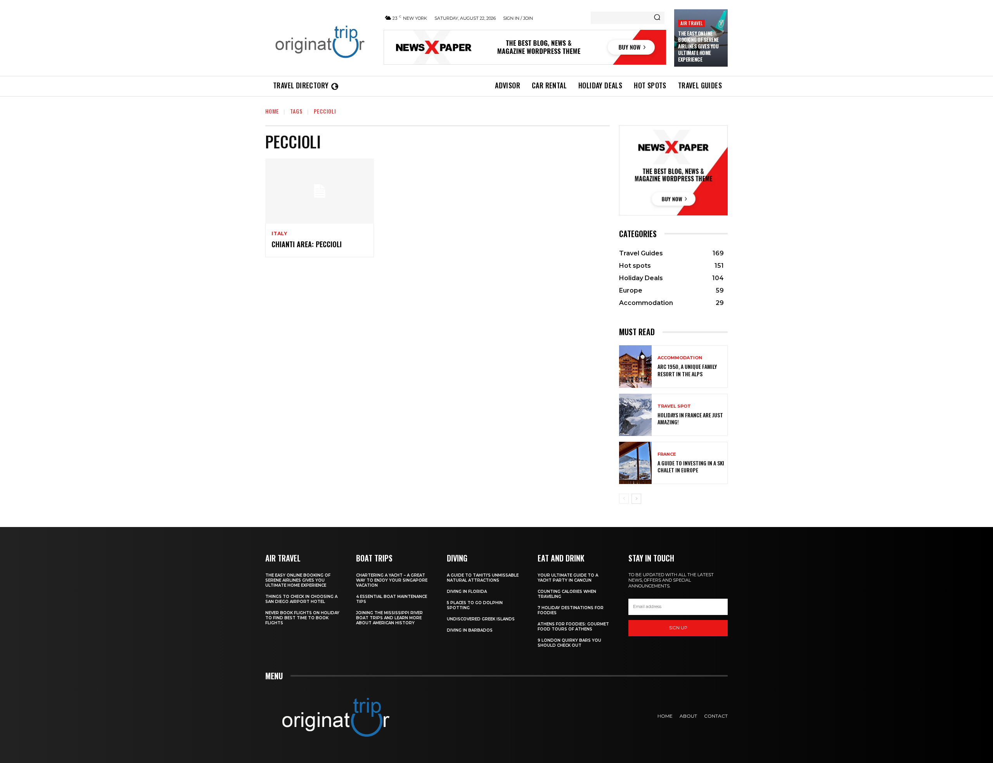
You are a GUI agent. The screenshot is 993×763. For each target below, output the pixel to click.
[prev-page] (624, 499)
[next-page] (636, 499)
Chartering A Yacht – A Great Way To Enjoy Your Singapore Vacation (391, 580)
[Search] (657, 18)
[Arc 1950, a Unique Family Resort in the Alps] (635, 366)
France (666, 454)
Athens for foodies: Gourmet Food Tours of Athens (573, 627)
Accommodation (679, 358)
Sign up (678, 627)
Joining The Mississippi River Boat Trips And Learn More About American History (389, 617)
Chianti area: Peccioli (307, 244)
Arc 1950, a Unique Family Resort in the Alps (687, 369)
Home (272, 111)
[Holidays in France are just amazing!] (635, 415)
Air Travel (691, 23)
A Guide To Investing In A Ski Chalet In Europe (690, 466)
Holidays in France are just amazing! (690, 418)
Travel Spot (674, 406)
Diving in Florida (467, 591)
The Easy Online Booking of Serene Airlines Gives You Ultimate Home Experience (698, 46)
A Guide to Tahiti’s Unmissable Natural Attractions (483, 578)
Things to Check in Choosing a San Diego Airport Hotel (301, 599)
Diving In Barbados (470, 630)
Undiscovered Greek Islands (481, 619)
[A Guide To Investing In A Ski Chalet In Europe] (635, 463)
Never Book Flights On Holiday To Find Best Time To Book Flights (302, 617)
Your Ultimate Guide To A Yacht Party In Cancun (568, 578)
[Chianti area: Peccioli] (319, 191)
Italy (279, 233)
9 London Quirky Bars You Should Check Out (569, 643)
